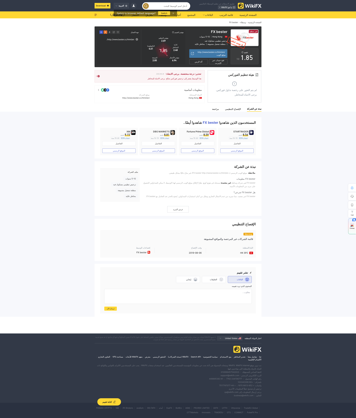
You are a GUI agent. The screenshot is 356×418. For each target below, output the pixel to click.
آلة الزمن (198, 61)
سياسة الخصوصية (210, 357)
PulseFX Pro (252, 412)
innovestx (206, 412)
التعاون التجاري (104, 357)
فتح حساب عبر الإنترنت (218, 61)
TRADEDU (218, 412)
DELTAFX (151, 408)
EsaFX (169, 408)
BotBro (179, 408)
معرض (147, 357)
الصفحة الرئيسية (254, 22)
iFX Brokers (128, 408)
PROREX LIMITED (202, 408)
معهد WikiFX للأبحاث (134, 357)
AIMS (187, 408)
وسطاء (243, 22)
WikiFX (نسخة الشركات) (178, 357)
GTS (229, 412)
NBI (117, 408)
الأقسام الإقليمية (254, 359)
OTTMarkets (192, 412)
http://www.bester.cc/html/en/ (136, 98)
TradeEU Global (251, 408)
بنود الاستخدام (225, 357)
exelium (140, 408)
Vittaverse (235, 408)
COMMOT (238, 412)
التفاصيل (237, 143)
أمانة (161, 408)
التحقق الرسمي (159, 357)
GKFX (215, 408)
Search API (196, 357)
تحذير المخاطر (239, 357)
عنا (260, 357)
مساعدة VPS (118, 357)
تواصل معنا (252, 357)
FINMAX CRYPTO (104, 408)
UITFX (224, 408)
